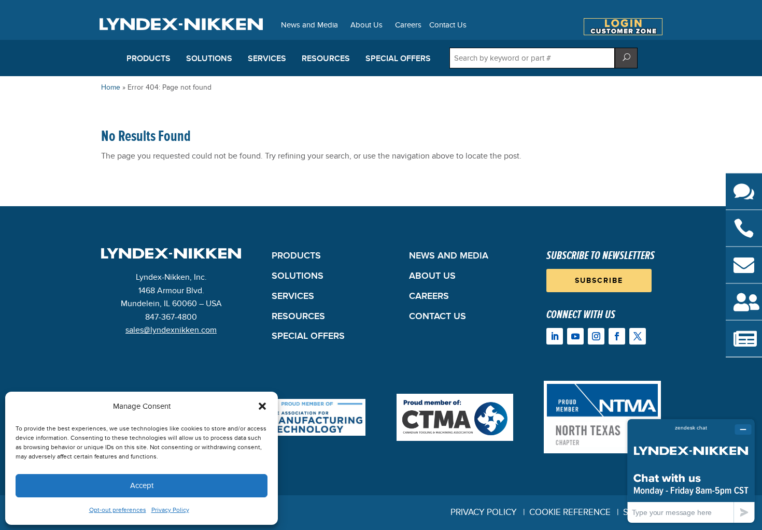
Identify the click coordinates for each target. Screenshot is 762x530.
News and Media (309, 25)
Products (148, 58)
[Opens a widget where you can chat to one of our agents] (691, 470)
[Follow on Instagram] (596, 336)
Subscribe (599, 280)
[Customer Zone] (623, 32)
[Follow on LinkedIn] (554, 336)
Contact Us (448, 25)
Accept (141, 485)
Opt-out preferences (117, 509)
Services (267, 58)
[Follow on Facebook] (617, 336)
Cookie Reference (570, 512)
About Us (366, 25)
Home (110, 87)
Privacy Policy (170, 509)
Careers (408, 25)
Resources (326, 58)
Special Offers (398, 58)
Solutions (209, 58)
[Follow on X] (637, 336)
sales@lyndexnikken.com (171, 330)
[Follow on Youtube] (575, 336)
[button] (262, 406)
